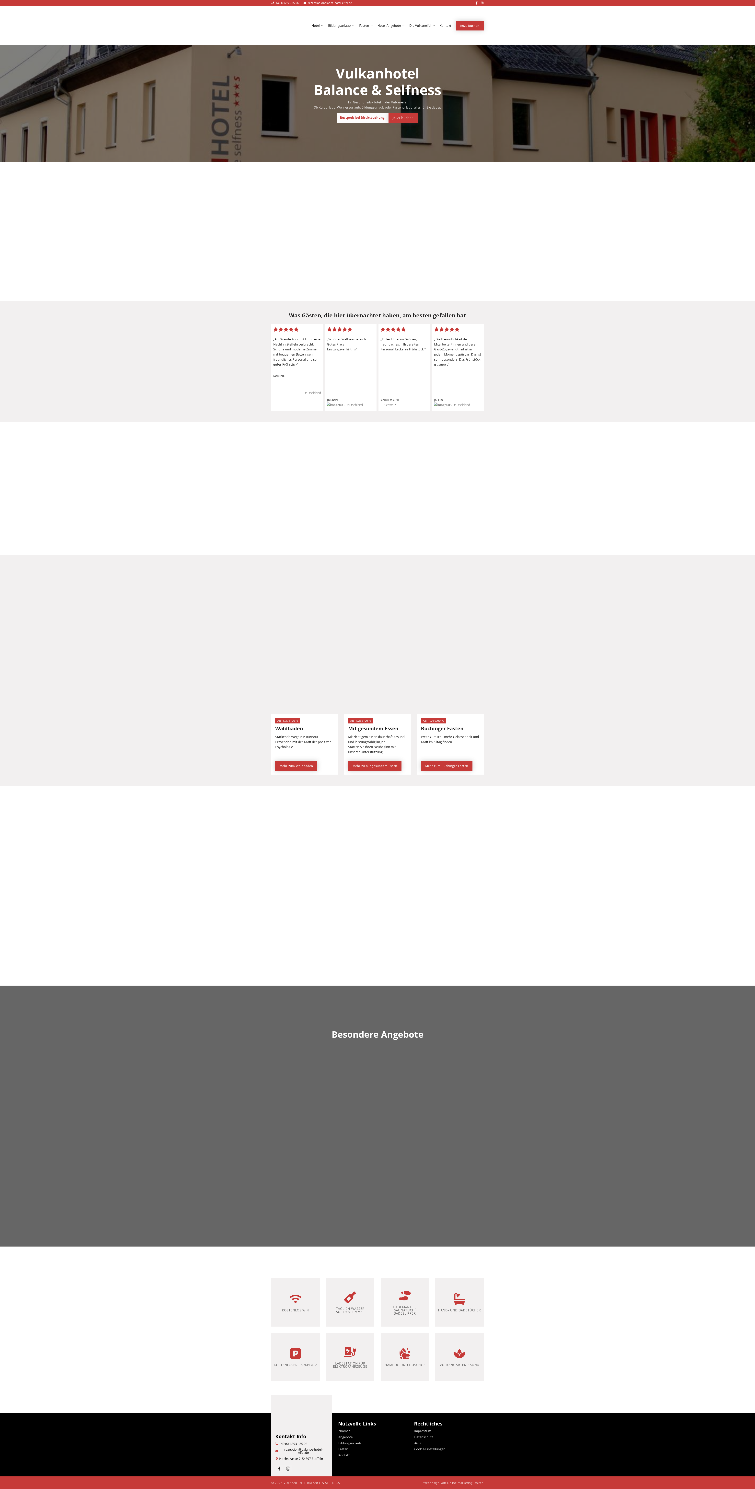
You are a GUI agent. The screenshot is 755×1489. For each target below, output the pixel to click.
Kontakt (445, 25)
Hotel (316, 25)
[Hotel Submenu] (321, 25)
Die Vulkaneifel (420, 25)
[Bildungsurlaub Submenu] (352, 25)
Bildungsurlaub (339, 25)
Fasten (364, 25)
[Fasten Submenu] (371, 25)
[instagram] (288, 1468)
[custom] (476, 3)
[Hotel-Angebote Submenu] (402, 25)
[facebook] (279, 1468)
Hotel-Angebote (389, 25)
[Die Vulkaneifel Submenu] (433, 25)
